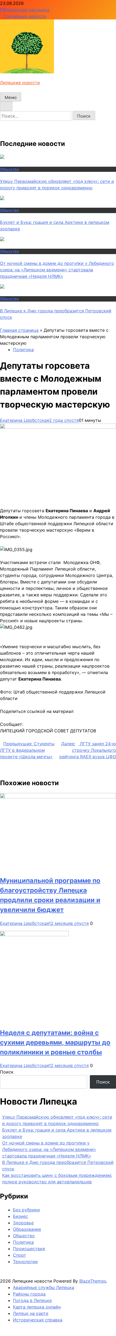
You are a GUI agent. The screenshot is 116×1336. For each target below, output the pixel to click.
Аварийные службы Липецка (43, 1287)
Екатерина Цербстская (24, 420)
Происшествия (29, 1248)
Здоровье (23, 1222)
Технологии (25, 1261)
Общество (9, 169)
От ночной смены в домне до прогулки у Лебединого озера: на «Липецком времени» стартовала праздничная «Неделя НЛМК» (57, 270)
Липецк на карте (30, 1313)
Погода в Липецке (32, 1300)
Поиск (6, 1072)
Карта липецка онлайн (37, 1307)
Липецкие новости (20, 82)
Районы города (29, 1294)
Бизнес (20, 1216)
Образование (27, 1229)
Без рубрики (26, 1209)
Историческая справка (37, 1320)
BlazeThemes (92, 1281)
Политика (23, 349)
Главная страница (19, 330)
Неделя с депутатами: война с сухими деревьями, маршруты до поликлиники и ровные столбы (55, 1042)
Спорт (19, 1255)
